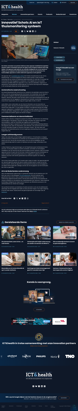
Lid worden (39, 309)
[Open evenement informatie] (74, 407)
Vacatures (72, 14)
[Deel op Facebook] (30, 31)
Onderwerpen (19, 406)
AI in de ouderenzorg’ (25, 175)
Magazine (5, 14)
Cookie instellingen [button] (53, 406)
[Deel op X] (25, 31)
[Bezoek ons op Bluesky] (36, 386)
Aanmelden (64, 398)
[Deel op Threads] (22, 31)
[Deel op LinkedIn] (33, 31)
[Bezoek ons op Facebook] (39, 386)
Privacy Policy (26, 406)
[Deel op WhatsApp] (35, 31)
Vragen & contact (3, 406)
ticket (35, 211)
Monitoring (10, 19)
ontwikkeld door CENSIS (18, 76)
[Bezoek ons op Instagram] (44, 386)
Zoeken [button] (55, 2)
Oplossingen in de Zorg (43, 2)
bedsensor (4, 192)
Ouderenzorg (59, 60)
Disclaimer (34, 406)
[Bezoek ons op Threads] (33, 386)
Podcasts (49, 14)
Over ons (31, 2)
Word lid (73, 2)
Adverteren (11, 406)
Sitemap (40, 406)
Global (46, 406)
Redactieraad (61, 14)
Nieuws (14, 14)
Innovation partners (27, 14)
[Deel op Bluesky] (27, 31)
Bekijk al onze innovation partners (39, 346)
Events (40, 14)
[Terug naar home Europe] (12, 8)
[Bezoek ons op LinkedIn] (42, 386)
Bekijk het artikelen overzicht (66, 222)
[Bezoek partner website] (5, 356)
